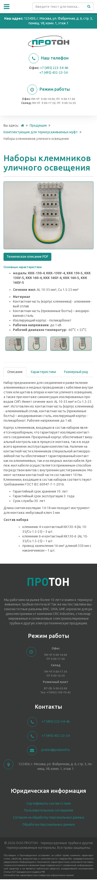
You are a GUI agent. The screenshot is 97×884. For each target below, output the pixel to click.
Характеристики (43, 372)
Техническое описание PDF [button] (27, 256)
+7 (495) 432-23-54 (53, 72)
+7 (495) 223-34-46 (54, 68)
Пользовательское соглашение (48, 810)
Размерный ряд (76, 372)
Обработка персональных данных (48, 824)
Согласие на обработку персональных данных (48, 817)
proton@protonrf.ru (55, 750)
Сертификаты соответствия (48, 803)
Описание (15, 372)
